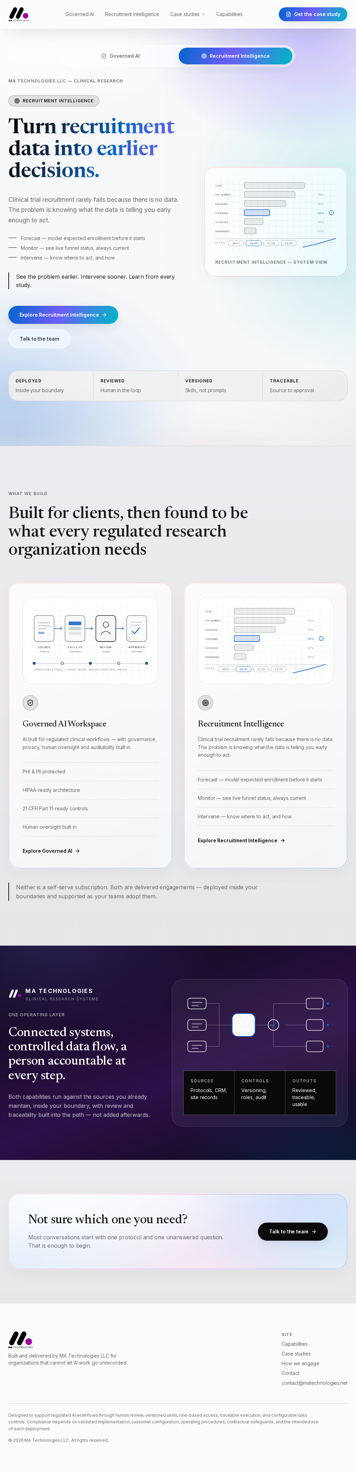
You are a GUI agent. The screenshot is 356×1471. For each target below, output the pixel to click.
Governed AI (79, 14)
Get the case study (317, 14)
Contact (290, 1373)
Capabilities (229, 14)
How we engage (300, 1363)
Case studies (185, 14)
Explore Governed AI (47, 851)
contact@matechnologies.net (315, 1383)
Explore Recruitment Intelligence (59, 315)
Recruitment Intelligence (132, 14)
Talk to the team (39, 339)
